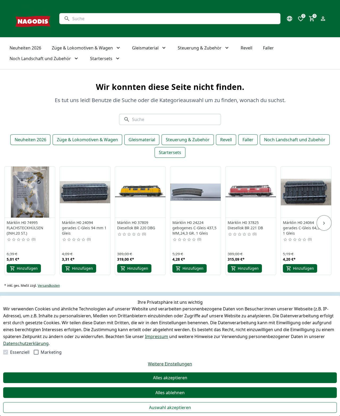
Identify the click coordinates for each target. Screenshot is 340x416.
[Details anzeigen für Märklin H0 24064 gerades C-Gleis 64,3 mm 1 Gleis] (306, 192)
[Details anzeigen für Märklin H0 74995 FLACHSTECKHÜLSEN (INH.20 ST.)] (30, 192)
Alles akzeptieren (170, 378)
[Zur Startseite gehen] (32, 18)
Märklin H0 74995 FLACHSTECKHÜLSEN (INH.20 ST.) (25, 228)
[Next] (324, 223)
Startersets (170, 152)
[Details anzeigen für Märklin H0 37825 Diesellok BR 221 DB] (251, 192)
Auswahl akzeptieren (170, 407)
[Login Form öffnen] (323, 18)
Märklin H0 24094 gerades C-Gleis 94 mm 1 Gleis (84, 228)
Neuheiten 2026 (30, 140)
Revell (226, 140)
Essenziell (19, 352)
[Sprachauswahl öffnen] (289, 18)
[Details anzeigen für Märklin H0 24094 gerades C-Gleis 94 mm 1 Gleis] (85, 192)
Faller (248, 140)
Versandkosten (49, 286)
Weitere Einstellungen (170, 364)
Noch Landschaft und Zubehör (294, 140)
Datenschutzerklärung (26, 343)
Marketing (51, 352)
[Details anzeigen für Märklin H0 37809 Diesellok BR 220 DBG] (140, 192)
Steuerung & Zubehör (188, 140)
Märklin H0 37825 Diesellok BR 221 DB (245, 225)
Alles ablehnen (170, 393)
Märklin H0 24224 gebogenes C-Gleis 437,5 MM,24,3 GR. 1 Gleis (194, 228)
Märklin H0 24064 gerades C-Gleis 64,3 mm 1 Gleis (305, 228)
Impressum (156, 336)
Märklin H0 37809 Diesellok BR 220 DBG (136, 225)
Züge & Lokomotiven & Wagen (87, 140)
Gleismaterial (142, 140)
